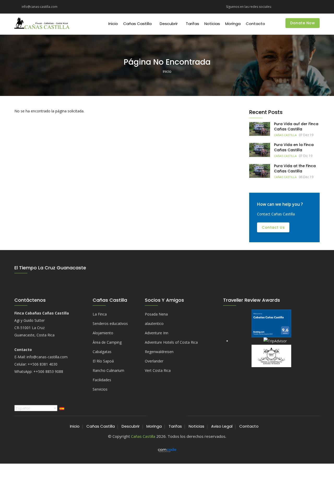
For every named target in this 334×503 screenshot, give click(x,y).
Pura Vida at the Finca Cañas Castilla (295, 168)
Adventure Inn (156, 332)
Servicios (100, 389)
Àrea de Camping (107, 342)
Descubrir (169, 23)
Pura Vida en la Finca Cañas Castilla (294, 147)
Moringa (233, 23)
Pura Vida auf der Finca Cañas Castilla (296, 126)
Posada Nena (156, 314)
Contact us (273, 227)
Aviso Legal (221, 426)
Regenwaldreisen (159, 351)
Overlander (154, 361)
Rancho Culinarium (108, 370)
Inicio (113, 23)
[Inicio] (41, 24)
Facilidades (102, 379)
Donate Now (302, 23)
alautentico (154, 323)
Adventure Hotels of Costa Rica (171, 342)
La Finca (100, 314)
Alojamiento (103, 332)
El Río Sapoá (103, 361)
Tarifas (192, 23)
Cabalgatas (102, 351)
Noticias (212, 23)
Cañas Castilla (137, 23)
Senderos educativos (110, 323)
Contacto (255, 23)
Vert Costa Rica (158, 370)
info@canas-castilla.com (47, 356)
